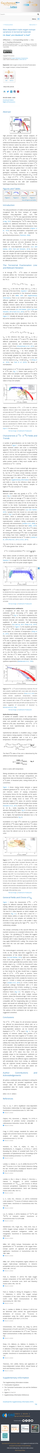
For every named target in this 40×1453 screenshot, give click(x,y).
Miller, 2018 (32, 526)
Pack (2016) (20, 362)
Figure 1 (7, 198)
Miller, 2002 (19, 295)
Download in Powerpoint (25, 431)
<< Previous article (8, 24)
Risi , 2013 (14, 539)
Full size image (12, 431)
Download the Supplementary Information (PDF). (18, 1402)
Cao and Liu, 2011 (18, 624)
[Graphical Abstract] (20, 124)
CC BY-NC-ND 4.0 (22, 59)
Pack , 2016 (18, 312)
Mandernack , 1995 (25, 661)
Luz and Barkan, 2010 (23, 309)
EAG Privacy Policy (20, 1450)
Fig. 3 (15, 615)
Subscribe (25, 1414)
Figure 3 (24, 198)
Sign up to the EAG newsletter (22, 1416)
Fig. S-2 (13, 914)
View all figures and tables (29, 200)
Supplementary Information (20, 480)
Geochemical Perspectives (34, 5)
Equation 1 (24, 291)
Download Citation (8, 100)
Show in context (9, 1112)
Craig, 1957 (7, 221)
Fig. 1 (15, 371)
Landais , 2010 (13, 983)
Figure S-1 (6, 316)
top (36, 1404)
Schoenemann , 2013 (25, 346)
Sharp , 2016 (30, 624)
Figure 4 (32, 198)
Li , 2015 (23, 539)
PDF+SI (11, 80)
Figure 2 (15, 198)
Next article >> (33, 24)
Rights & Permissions (9, 102)
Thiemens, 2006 (25, 235)
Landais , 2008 (28, 523)
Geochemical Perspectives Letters (25, 5)
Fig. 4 (23, 810)
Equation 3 (6, 560)
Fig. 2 (9, 496)
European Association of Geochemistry (19, 58)
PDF (6, 80)
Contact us (17, 1414)
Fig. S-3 (17, 992)
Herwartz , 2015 (10, 806)
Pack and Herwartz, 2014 (21, 249)
